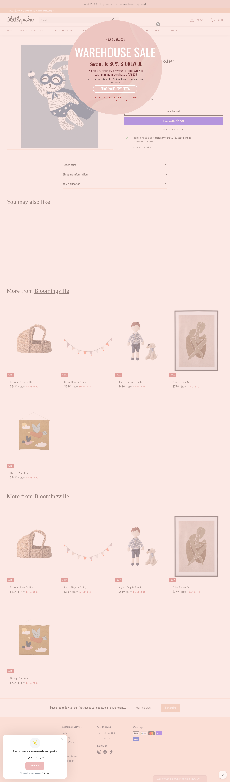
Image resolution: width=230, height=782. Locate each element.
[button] (158, 24)
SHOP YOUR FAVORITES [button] (115, 88)
